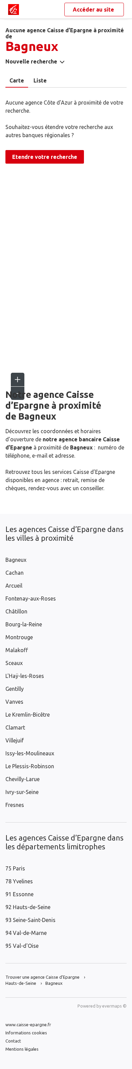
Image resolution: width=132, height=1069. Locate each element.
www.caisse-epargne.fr (28, 1024)
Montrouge (19, 637)
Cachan (14, 573)
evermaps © (114, 1005)
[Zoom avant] (17, 379)
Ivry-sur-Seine (22, 792)
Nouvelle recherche (31, 61)
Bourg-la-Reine (23, 624)
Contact (13, 1040)
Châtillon (16, 611)
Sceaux (14, 663)
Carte (16, 80)
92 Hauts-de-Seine (27, 907)
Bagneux (15, 560)
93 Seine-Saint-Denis (30, 920)
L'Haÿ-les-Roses (24, 676)
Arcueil (13, 586)
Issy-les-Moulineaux (29, 753)
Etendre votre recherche (44, 157)
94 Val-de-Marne (26, 933)
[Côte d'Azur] (13, 9)
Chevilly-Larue (22, 779)
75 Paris (15, 868)
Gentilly (14, 689)
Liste (40, 80)
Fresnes (14, 805)
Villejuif (14, 740)
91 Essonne (19, 894)
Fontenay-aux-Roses (30, 598)
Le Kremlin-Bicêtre (27, 715)
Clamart (15, 727)
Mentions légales (22, 1049)
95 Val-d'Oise (22, 946)
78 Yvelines (19, 881)
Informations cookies (26, 1032)
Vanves (14, 702)
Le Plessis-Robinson (29, 766)
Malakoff (16, 650)
